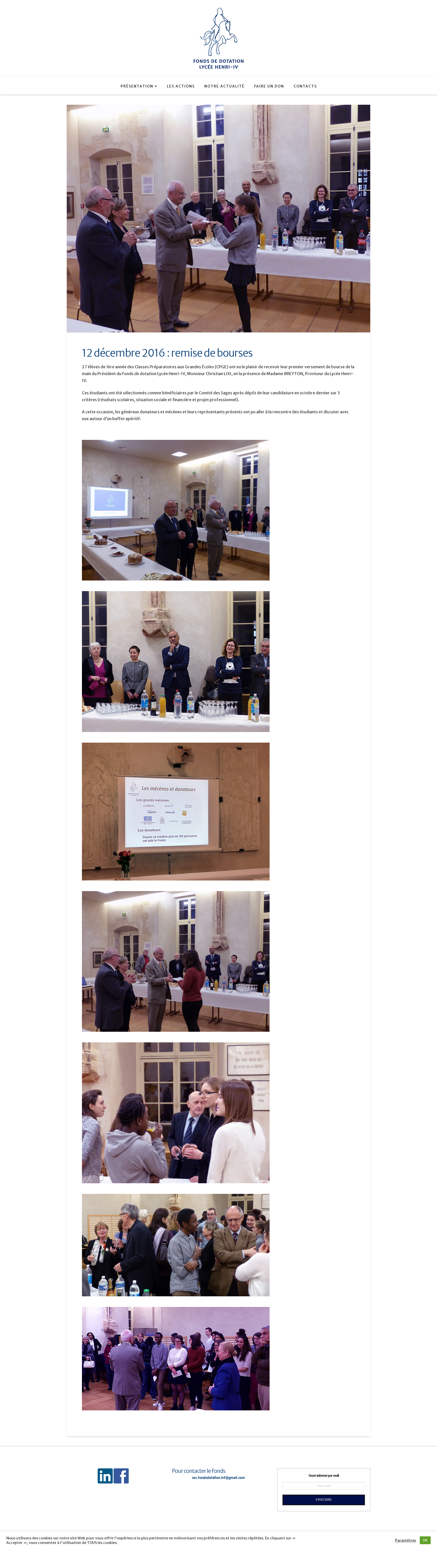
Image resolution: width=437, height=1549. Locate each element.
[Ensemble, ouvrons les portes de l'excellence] (218, 38)
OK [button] (425, 1540)
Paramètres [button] (405, 1540)
